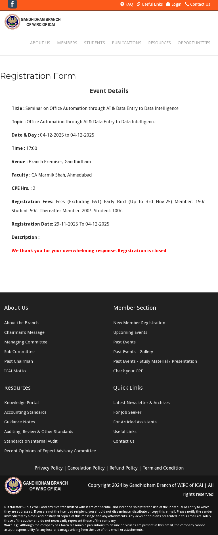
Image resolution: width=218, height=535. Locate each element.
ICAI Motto (15, 370)
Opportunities (194, 42)
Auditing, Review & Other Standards (38, 431)
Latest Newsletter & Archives (141, 402)
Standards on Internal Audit (31, 441)
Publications (126, 42)
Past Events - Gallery (133, 351)
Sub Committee (19, 351)
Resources (159, 42)
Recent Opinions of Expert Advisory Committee (50, 450)
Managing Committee (25, 342)
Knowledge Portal (21, 402)
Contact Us (200, 4)
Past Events (124, 342)
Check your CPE (128, 370)
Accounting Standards (25, 412)
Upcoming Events (130, 332)
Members (67, 42)
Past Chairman (18, 361)
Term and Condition (163, 468)
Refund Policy (124, 468)
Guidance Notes (19, 421)
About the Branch (21, 322)
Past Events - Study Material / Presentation (155, 361)
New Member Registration (139, 322)
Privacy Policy (49, 468)
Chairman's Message (24, 332)
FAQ (129, 4)
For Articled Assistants (135, 421)
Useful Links (152, 4)
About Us (40, 42)
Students (94, 42)
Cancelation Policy (86, 468)
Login (176, 4)
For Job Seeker (127, 412)
